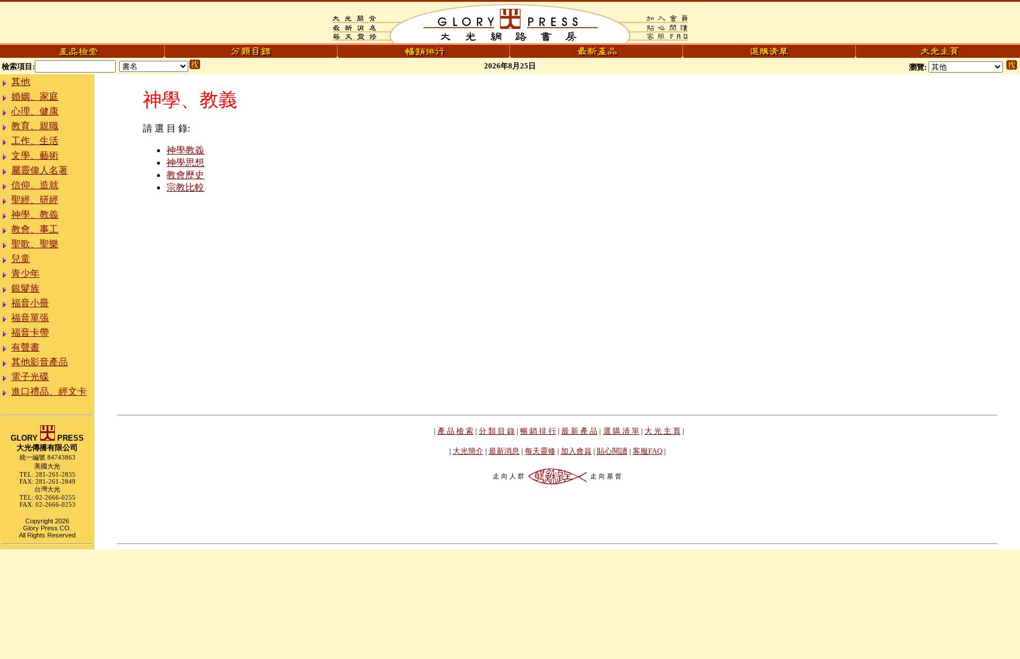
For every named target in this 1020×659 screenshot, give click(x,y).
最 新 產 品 (579, 431)
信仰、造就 (34, 185)
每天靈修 (540, 451)
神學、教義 (34, 214)
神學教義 (185, 150)
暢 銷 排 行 (538, 431)
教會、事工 (34, 229)
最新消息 (504, 451)
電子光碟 (30, 377)
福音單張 (30, 318)
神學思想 (185, 163)
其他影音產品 (39, 362)
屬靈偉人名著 (39, 170)
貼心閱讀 (612, 451)
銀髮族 (25, 288)
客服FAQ (647, 451)
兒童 (20, 259)
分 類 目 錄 (497, 431)
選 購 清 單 (621, 431)
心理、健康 (34, 111)
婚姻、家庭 (34, 96)
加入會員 (576, 451)
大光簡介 (468, 451)
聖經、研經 (34, 200)
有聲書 (25, 347)
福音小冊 (30, 303)
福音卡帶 (30, 332)
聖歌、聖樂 (34, 244)
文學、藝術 (34, 155)
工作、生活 (34, 141)
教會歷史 (185, 175)
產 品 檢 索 (455, 431)
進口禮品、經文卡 (49, 391)
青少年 (25, 273)
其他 (20, 82)
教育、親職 (34, 126)
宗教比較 (185, 187)
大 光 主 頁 (663, 431)
